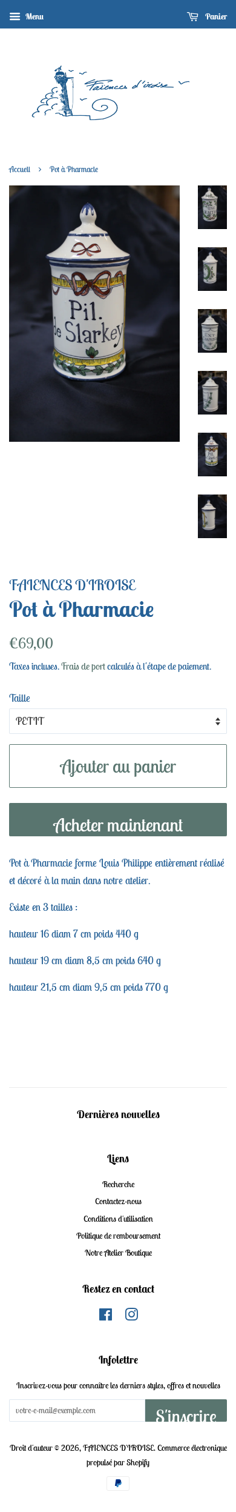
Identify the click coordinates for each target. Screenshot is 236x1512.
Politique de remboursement (118, 1235)
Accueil (19, 169)
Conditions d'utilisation (118, 1218)
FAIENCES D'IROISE (118, 1447)
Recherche (118, 1184)
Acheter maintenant (118, 824)
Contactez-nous (118, 1201)
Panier (215, 16)
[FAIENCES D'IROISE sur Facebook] (106, 1316)
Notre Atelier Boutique (118, 1252)
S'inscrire (186, 1413)
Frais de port (83, 666)
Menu (34, 16)
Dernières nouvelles (118, 1114)
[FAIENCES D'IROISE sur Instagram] (131, 1316)
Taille (19, 698)
